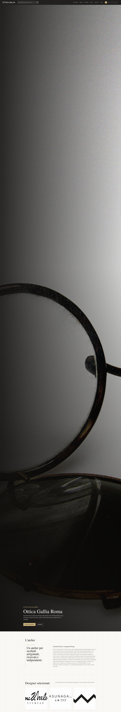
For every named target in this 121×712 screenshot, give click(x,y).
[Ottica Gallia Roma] (9, 2)
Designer (86, 2)
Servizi (81, 2)
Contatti (96, 2)
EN (108, 2)
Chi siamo (75, 2)
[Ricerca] (37, 2)
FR (110, 2)
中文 (116, 2)
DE (113, 2)
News (91, 2)
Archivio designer (29, 624)
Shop (102, 2)
